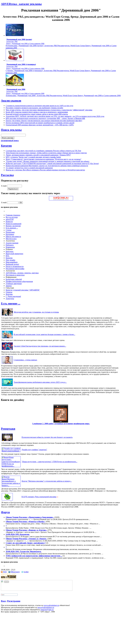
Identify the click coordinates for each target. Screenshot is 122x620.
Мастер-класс (11, 239)
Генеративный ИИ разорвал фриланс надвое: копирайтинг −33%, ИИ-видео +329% (40, 125)
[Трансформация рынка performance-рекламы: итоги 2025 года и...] (7, 386)
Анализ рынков (11, 100)
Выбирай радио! (12, 264)
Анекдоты (10, 299)
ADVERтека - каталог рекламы (21, 3)
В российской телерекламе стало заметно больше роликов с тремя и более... (44, 334)
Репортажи (10, 232)
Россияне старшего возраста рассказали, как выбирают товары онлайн (34, 108)
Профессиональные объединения (19, 281)
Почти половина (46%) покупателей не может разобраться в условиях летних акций (40, 123)
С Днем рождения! (13, 296)
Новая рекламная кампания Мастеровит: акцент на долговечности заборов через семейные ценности (47, 166)
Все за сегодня (12, 217)
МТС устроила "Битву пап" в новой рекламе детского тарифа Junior (33, 157)
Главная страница (13, 215)
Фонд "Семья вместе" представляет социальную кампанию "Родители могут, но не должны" (43, 159)
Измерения (10, 247)
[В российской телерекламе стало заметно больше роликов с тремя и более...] (7, 338)
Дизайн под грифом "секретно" (34, 450)
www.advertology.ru (51, 605)
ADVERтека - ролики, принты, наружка (22, 273)
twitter (26, 572)
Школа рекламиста (13, 236)
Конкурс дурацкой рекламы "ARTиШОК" (23, 290)
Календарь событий (14, 279)
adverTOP (10, 219)
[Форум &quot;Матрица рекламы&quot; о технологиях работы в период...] (11, 485)
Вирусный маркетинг (14, 254)
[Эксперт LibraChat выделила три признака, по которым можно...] (7, 350)
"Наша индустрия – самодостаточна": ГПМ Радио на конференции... (49, 462)
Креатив (6, 145)
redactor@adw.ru (47, 610)
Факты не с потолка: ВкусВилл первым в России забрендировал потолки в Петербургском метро (45, 170)
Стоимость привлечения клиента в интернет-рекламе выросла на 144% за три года (39, 106)
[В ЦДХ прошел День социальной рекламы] (7, 500)
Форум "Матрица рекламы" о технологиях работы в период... (47, 481)
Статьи (8, 230)
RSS (5, 572)
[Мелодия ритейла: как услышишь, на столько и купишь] (7, 316)
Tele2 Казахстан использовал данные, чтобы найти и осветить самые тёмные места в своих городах (46, 153)
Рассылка (7, 175)
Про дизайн (10, 260)
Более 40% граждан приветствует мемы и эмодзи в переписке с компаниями (37, 112)
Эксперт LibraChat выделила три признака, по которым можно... (40, 346)
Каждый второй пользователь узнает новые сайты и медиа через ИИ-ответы (37, 114)
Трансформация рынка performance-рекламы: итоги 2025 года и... (40, 382)
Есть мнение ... (12, 228)
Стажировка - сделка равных (25, 360)
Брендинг (10, 251)
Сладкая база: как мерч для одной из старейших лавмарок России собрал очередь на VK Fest (43, 151)
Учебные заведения (14, 284)
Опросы (9, 292)
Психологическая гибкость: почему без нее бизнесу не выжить (47, 437)
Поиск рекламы (11, 129)
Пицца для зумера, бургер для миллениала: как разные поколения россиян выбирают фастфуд (44, 121)
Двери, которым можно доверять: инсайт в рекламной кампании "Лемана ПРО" (38, 155)
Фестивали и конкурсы (15, 275)
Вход (3, 601)
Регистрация (13, 601)
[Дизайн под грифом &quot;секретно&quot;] (11, 451)
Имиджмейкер (12, 262)
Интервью (10, 234)
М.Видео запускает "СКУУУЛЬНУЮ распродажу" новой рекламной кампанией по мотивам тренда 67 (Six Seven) (52, 163)
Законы (9, 286)
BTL (7, 256)
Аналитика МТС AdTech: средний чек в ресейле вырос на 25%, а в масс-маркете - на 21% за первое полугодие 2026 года (55, 116)
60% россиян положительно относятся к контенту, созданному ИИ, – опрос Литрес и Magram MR (45, 118)
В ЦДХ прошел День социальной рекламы (39, 497)
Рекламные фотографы (15, 269)
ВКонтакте (15, 572)
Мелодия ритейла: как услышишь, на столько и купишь (36, 312)
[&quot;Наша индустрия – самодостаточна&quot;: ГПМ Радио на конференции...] (11, 466)
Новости (9, 221)
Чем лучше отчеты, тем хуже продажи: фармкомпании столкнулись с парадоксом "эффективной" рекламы (49, 110)
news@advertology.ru (46, 607)
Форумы (9, 294)
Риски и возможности (15, 266)
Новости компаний (13, 224)
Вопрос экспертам (13, 226)
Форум (5, 512)
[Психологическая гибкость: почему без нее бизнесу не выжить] (7, 441)
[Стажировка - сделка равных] (7, 364)
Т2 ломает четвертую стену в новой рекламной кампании (29, 168)
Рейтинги (10, 245)
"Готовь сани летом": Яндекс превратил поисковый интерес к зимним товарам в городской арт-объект (47, 161)
